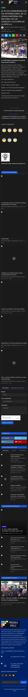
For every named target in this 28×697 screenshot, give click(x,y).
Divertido (20, 134)
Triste (9, 144)
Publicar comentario (7, 422)
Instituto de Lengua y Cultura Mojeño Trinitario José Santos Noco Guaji (18, 470)
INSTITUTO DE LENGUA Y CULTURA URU (9, 206)
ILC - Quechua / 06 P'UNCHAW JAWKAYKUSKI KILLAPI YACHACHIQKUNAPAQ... (17, 665)
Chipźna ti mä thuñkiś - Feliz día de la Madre (12, 309)
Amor (15, 134)
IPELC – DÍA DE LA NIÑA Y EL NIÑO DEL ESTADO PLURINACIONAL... (13, 378)
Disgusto (9, 134)
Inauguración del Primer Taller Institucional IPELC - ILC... (17, 547)
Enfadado (4, 144)
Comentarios (5, 387)
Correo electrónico (6, 398)
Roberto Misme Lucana (15, 497)
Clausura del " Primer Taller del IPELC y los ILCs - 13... (18, 538)
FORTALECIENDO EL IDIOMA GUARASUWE (14, 110)
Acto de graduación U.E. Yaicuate (18, 656)
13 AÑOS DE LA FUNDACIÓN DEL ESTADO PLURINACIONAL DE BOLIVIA (12, 273)
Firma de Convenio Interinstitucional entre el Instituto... (16, 566)
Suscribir (23, 682)
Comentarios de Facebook (17, 387)
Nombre (3, 391)
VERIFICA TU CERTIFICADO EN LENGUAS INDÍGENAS (17, 455)
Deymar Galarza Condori (7, 533)
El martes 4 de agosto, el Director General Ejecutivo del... (18, 556)
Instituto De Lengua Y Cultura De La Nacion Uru (14, 27)
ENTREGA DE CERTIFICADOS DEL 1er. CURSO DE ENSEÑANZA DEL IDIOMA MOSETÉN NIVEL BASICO (14, 117)
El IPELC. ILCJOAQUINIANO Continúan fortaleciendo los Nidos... (12, 651)
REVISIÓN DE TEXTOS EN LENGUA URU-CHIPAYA (14, 343)
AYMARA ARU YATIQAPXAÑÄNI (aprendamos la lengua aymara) (18, 495)
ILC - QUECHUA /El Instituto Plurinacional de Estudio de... (17, 477)
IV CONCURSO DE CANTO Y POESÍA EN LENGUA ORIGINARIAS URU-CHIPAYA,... (13, 203)
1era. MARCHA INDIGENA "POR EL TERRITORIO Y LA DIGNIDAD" (18, 466)
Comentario (4, 405)
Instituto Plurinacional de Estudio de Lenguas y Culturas (13, 276)
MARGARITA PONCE (15, 479)
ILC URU (3, 7)
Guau (15, 144)
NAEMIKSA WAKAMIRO (16, 485)
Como (3, 134)
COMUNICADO (5, 239)
